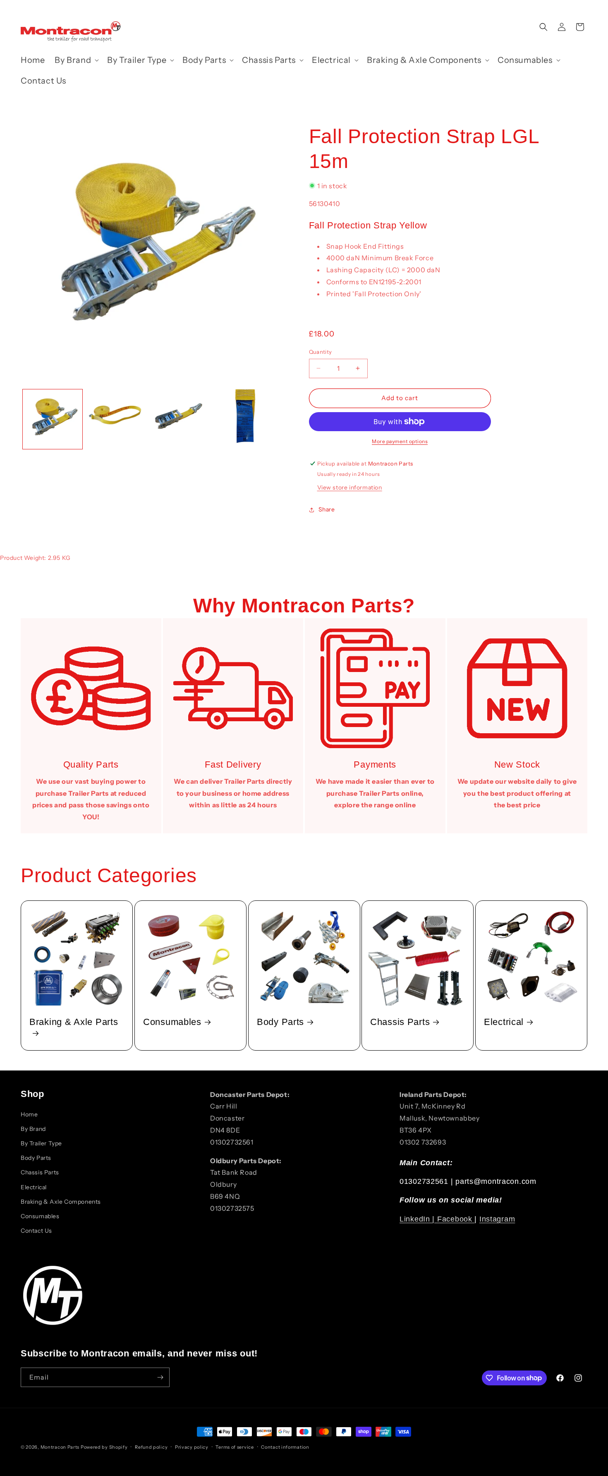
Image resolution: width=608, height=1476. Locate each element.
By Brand (33, 1129)
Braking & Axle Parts (73, 1022)
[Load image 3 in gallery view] (179, 419)
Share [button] (326, 509)
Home (29, 1114)
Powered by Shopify (104, 1447)
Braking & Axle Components (61, 1201)
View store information (349, 487)
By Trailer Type (41, 1143)
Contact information (285, 1447)
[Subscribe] (160, 1377)
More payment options (400, 441)
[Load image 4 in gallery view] (243, 419)
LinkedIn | (418, 1219)
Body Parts (280, 1022)
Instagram (497, 1219)
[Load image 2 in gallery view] (116, 419)
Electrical (504, 1022)
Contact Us (36, 1230)
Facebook (455, 1219)
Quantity (320, 351)
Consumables (172, 1022)
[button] (76, 60)
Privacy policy (191, 1447)
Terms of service (234, 1447)
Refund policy (151, 1447)
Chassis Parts (400, 1022)
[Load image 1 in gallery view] (52, 419)
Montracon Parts (60, 1447)
